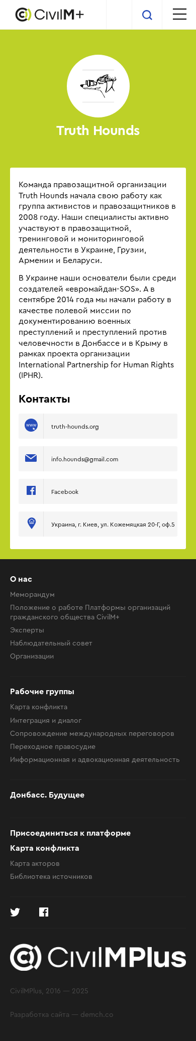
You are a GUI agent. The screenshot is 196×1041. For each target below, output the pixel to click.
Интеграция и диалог (45, 720)
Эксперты (27, 629)
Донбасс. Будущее (47, 795)
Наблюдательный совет (51, 642)
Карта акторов (35, 863)
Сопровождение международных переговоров (92, 733)
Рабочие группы (42, 692)
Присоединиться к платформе (70, 833)
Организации (32, 656)
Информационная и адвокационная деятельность (95, 759)
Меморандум (32, 594)
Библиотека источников (51, 876)
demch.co (97, 1014)
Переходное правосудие (52, 746)
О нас (21, 579)
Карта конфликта (38, 706)
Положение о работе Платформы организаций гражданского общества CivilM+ (90, 611)
